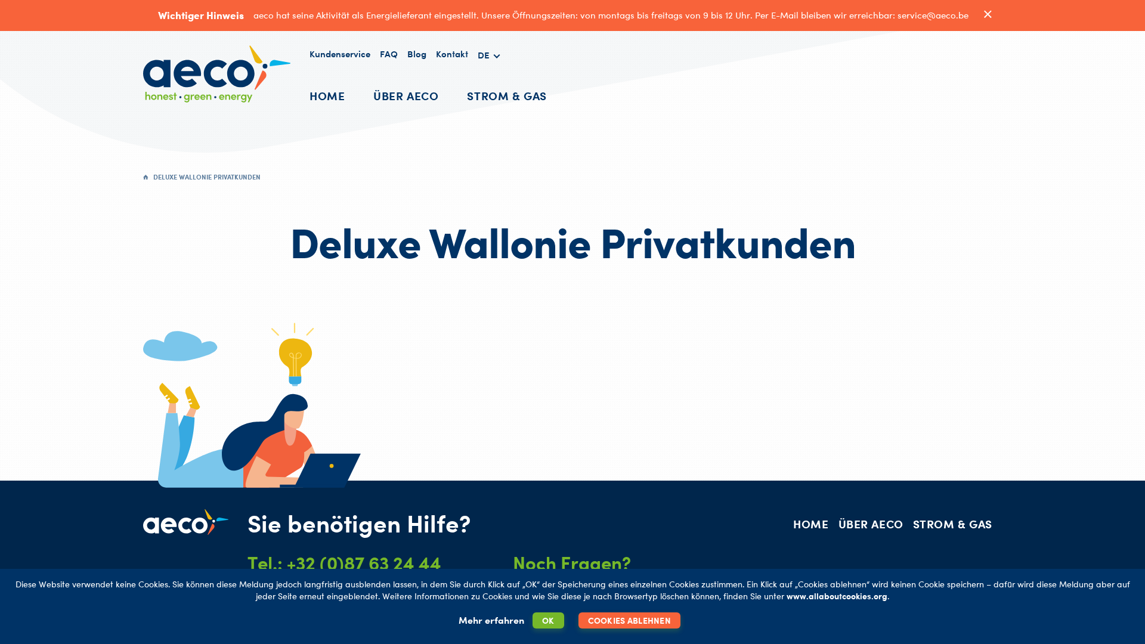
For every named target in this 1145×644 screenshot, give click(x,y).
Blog (416, 54)
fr (489, 82)
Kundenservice (340, 54)
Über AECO (405, 96)
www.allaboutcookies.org (837, 596)
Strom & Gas (506, 96)
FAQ (389, 54)
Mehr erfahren (491, 620)
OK (548, 620)
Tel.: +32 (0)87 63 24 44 (344, 563)
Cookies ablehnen (629, 620)
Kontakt (452, 54)
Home (327, 96)
